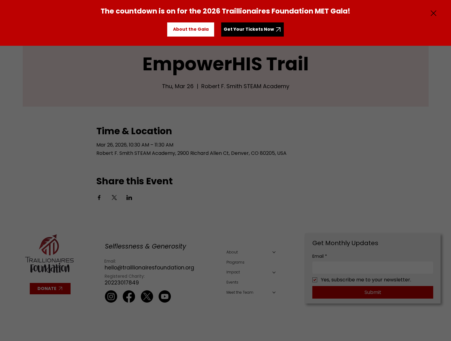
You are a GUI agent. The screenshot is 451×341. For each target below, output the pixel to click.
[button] (433, 13)
